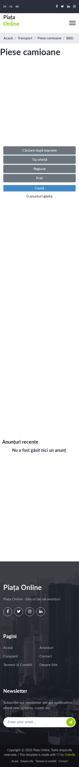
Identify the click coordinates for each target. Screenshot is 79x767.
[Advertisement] (39, 106)
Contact (46, 656)
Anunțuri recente (20, 442)
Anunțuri (46, 647)
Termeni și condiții (17, 665)
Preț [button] (39, 178)
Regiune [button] (40, 169)
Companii (10, 656)
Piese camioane (49, 38)
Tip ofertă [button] (39, 159)
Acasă (8, 38)
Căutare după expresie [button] (39, 150)
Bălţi (69, 38)
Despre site (48, 665)
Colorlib (70, 754)
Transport (25, 38)
